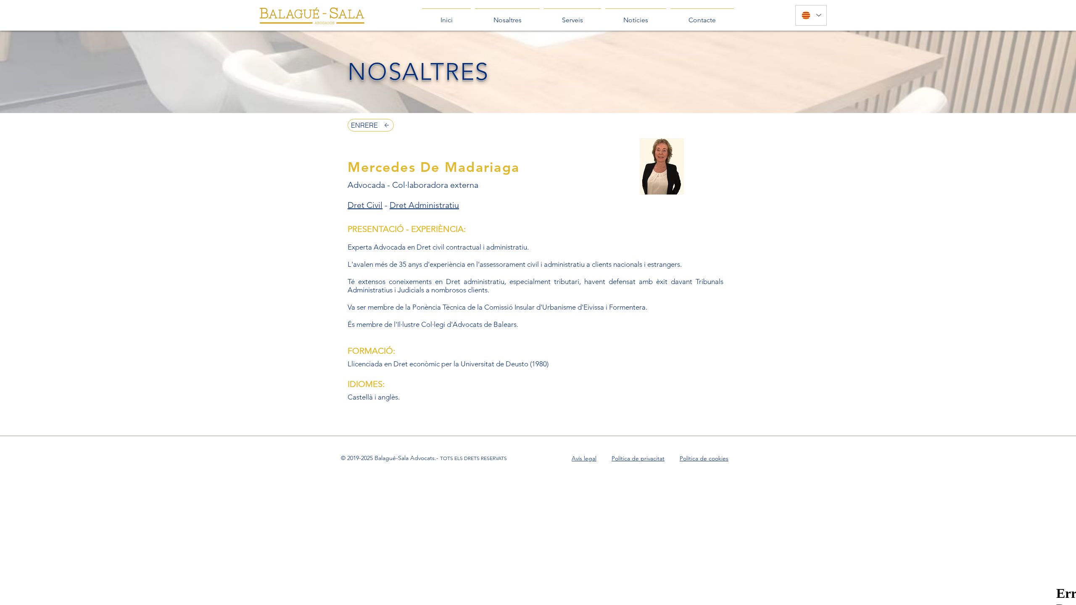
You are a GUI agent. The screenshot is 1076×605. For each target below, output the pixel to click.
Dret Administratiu (424, 205)
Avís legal (584, 458)
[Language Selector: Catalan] (811, 15)
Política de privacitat (638, 458)
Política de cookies (704, 458)
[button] (507, 16)
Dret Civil (365, 205)
